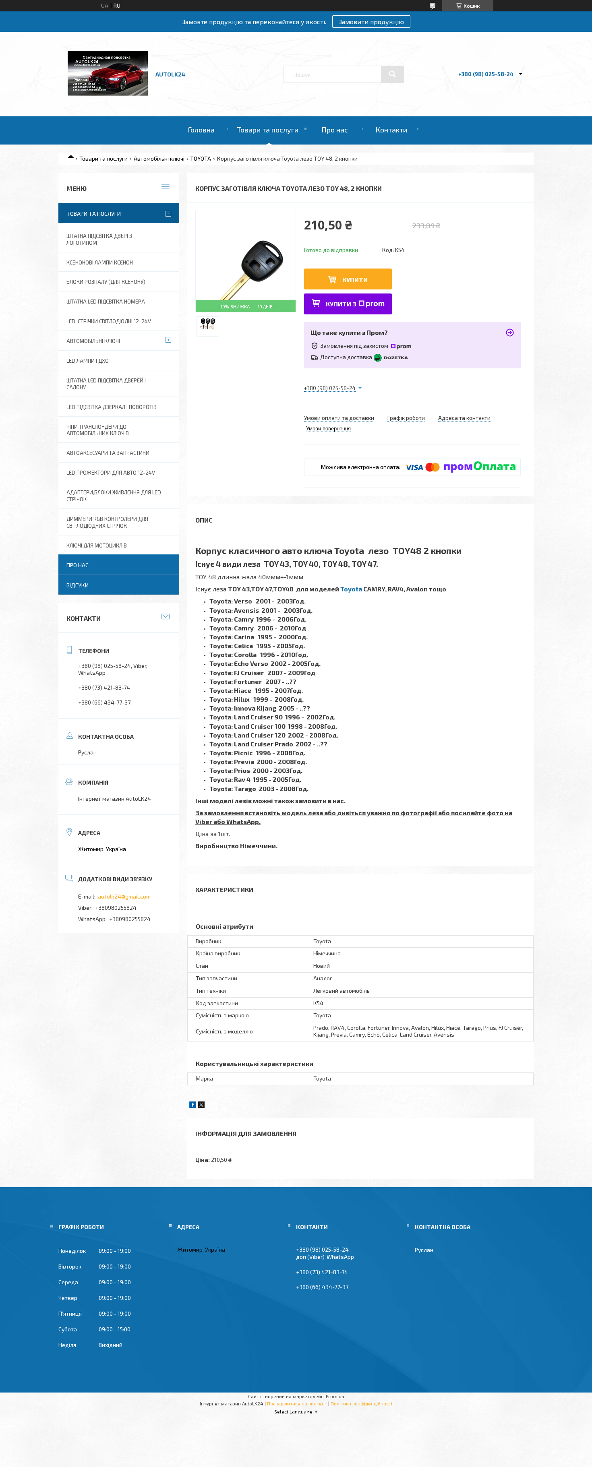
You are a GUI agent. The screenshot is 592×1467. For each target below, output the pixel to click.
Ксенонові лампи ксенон (99, 262)
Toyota (351, 589)
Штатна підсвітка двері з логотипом (99, 239)
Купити (355, 279)
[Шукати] (392, 74)
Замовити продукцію (371, 21)
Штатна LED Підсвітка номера (105, 301)
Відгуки (77, 585)
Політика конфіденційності (361, 1403)
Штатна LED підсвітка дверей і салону (106, 384)
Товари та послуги (267, 129)
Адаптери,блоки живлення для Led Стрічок (113, 495)
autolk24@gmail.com (124, 896)
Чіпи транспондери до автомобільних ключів (97, 430)
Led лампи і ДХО (87, 360)
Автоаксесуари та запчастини (107, 453)
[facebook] (192, 1105)
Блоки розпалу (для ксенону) (105, 282)
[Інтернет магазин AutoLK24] (108, 93)
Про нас (334, 129)
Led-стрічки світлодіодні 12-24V (108, 321)
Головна (201, 129)
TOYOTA (200, 158)
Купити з (341, 304)
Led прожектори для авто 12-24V (110, 472)
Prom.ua (335, 1396)
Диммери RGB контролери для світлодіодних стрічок (107, 522)
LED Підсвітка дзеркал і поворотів (111, 407)
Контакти (391, 129)
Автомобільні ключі (159, 158)
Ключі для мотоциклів (96, 545)
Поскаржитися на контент (297, 1403)
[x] (201, 1105)
